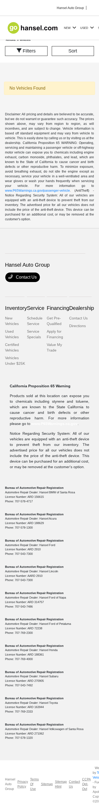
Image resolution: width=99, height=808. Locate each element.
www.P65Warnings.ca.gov (54, 423)
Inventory (16, 308)
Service (35, 308)
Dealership (81, 308)
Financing (58, 308)
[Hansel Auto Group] (33, 27)
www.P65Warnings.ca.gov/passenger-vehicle (37, 190)
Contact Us (26, 277)
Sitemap (47, 784)
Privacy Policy (22, 784)
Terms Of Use (34, 784)
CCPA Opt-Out (86, 784)
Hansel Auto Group (10, 784)
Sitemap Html (61, 784)
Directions (77, 326)
